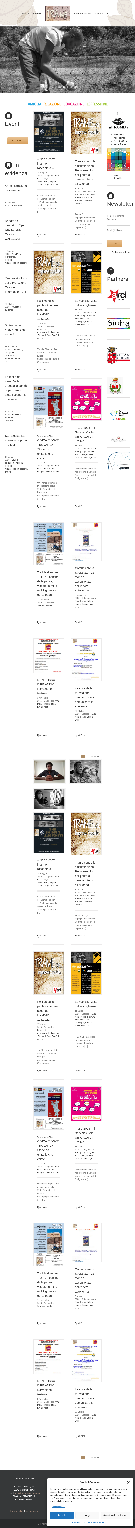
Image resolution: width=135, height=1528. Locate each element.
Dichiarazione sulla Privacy (96, 1522)
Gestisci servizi (58, 1506)
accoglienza (42, 181)
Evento (78, 604)
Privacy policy (17, 1511)
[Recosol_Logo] (118, 404)
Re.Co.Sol (86, 325)
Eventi (78, 720)
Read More (42, 234)
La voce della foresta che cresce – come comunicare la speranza (84, 697)
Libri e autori (48, 469)
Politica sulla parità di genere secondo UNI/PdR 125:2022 (47, 309)
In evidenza (17, 205)
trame (55, 184)
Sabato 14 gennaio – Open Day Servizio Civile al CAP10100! (15, 229)
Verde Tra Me (120, 144)
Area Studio (17, 349)
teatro (47, 707)
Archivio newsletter (121, 252)
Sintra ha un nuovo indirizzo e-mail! (15, 330)
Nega (87, 1515)
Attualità (15, 307)
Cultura (90, 601)
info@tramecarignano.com (27, 1493)
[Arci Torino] (118, 290)
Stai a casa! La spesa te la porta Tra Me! (16, 440)
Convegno (79, 322)
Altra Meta (16, 254)
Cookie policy (31, 1511)
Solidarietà (10, 420)
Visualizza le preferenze (115, 1515)
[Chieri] (118, 346)
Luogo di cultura (87, 316)
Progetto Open (120, 141)
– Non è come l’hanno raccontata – (46, 163)
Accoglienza (119, 138)
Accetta (62, 1515)
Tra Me (8, 472)
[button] (128, 1482)
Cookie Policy (76, 1522)
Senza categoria (44, 605)
